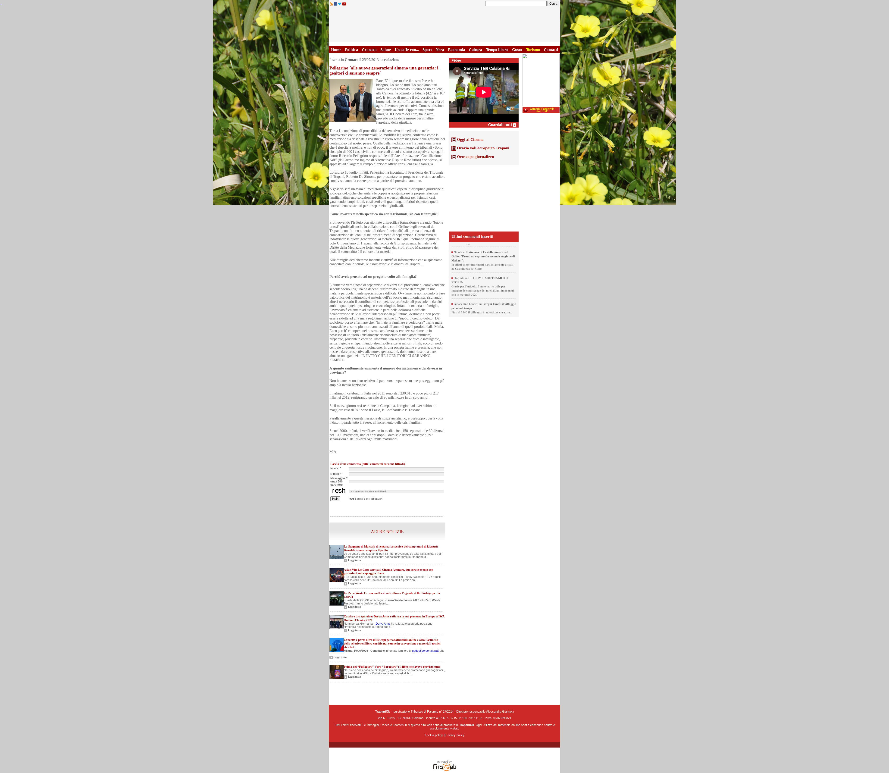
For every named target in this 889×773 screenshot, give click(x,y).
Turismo (533, 49)
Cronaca (369, 49)
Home (336, 49)
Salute (385, 49)
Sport (427, 49)
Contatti (551, 49)
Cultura (475, 49)
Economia (456, 49)
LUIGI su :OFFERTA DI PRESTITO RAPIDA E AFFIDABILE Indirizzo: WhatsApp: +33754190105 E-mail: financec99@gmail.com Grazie (482, 258)
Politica (351, 49)
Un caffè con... (407, 49)
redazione (391, 60)
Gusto (517, 49)
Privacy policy (454, 735)
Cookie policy (434, 735)
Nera (440, 49)
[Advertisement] (484, 198)
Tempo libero (497, 49)
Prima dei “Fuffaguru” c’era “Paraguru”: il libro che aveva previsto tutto (392, 666)
